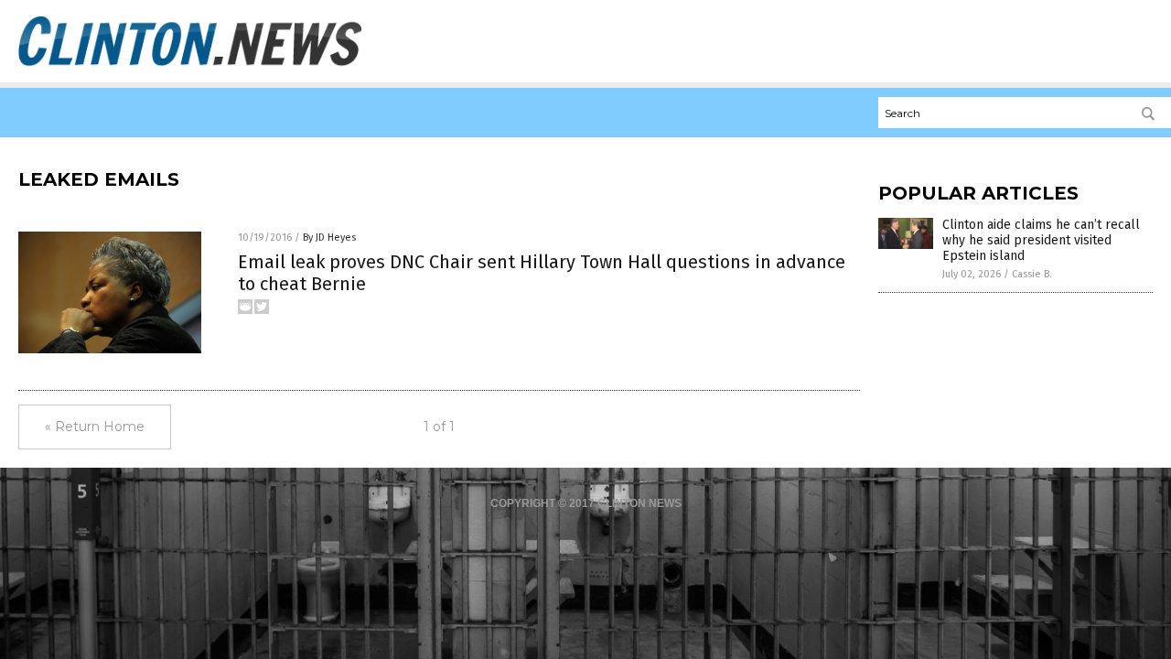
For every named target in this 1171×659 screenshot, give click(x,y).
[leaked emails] (189, 65)
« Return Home (95, 426)
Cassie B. (1032, 274)
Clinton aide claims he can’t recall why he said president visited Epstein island (1041, 240)
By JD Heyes (329, 237)
